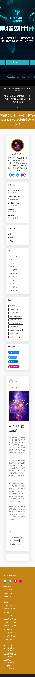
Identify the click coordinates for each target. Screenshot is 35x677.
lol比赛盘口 (11, 209)
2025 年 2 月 (13, 263)
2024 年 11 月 (13, 273)
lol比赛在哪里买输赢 (14, 197)
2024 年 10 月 (13, 277)
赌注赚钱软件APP (13, 203)
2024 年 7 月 (13, 287)
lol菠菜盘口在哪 (13, 309)
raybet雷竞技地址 (14, 313)
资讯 (11, 241)
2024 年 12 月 (13, 270)
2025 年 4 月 (13, 260)
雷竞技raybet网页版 (14, 337)
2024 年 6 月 (13, 290)
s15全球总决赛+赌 (13, 190)
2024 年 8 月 (13, 283)
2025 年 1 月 (13, 266)
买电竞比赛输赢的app (15, 320)
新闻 (11, 237)
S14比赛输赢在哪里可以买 (16, 316)
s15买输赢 (11, 215)
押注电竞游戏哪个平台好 (16, 323)
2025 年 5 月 (13, 256)
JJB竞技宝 (12, 306)
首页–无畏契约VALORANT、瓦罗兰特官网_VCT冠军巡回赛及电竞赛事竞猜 (17, 99)
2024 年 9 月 (13, 280)
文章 (11, 234)
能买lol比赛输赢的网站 (15, 330)
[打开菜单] (17, 107)
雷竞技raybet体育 (14, 333)
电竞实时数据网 (13, 326)
